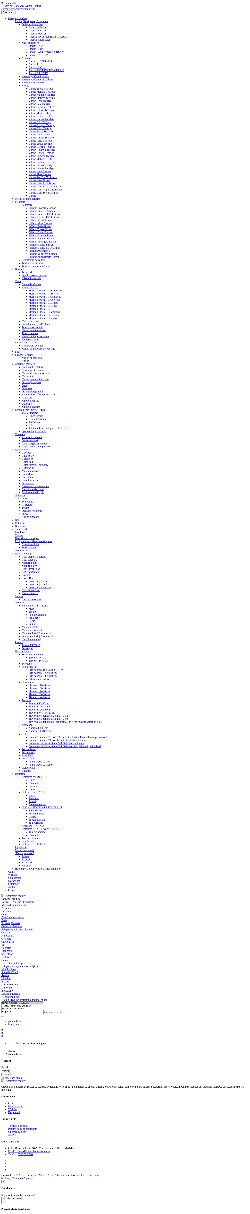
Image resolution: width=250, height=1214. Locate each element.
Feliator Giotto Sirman (41, 232)
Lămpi (32, 623)
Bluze (32, 779)
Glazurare (27, 388)
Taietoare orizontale (32, 327)
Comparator (14, 877)
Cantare (19, 535)
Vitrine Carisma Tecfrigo (42, 146)
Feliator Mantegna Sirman (42, 241)
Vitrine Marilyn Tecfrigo (42, 97)
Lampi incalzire (30, 480)
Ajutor (28, 5)
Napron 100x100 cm (40, 731)
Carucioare (28, 477)
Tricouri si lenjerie (31, 838)
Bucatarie (20, 269)
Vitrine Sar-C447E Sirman (43, 177)
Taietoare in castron (32, 263)
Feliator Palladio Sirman (41, 238)
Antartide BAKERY (40, 39)
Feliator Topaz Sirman (40, 229)
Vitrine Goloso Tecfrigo (41, 116)
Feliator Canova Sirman (41, 235)
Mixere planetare (31, 406)
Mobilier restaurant (32, 630)
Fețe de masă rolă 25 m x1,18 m (46, 669)
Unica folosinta (23, 651)
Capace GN (28, 455)
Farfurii (26, 859)
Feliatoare (27, 204)
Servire (19, 596)
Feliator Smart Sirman (40, 220)
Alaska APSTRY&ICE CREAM (46, 70)
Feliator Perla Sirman (40, 226)
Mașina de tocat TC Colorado (44, 299)
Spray (25, 385)
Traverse (26, 700)
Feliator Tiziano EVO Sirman (44, 217)
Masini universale (24, 850)
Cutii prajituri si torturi (34, 556)
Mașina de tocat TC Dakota (43, 302)
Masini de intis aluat (32, 357)
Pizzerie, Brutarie (24, 354)
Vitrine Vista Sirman (39, 180)
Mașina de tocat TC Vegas (43, 318)
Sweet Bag (28, 578)
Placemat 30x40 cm (39, 685)
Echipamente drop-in (33, 492)
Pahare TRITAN (31, 645)
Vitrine (25, 85)
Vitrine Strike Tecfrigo (41, 143)
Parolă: (5, 1070)
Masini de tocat (30, 287)
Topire (25, 507)
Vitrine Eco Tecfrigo (40, 103)
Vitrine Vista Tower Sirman (43, 192)
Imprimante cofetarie (33, 367)
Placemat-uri (28, 682)
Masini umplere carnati (34, 330)
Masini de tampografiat (27, 198)
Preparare (20, 201)
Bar (17, 519)
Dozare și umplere (31, 382)
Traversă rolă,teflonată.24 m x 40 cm (48, 715)
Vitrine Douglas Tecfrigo (42, 125)
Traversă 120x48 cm (40, 706)
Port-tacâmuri (29, 749)
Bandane (33, 786)
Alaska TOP (35, 64)
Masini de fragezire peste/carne (38, 348)
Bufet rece (27, 458)
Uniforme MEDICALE (34, 776)
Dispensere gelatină (32, 391)
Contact (37, 5)
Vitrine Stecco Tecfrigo (41, 165)
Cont (10, 871)
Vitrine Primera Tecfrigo (42, 155)
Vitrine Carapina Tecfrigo (42, 162)
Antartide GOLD (38, 33)
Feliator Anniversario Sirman (44, 256)
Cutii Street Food (31, 568)
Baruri (32, 620)
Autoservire (21, 449)
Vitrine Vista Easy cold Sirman (45, 186)
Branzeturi (20, 526)
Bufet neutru (28, 467)
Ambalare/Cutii (23, 553)
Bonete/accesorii (37, 804)
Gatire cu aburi (30, 440)
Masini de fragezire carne (35, 336)
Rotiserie (19, 523)
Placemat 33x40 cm (39, 688)
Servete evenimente (32, 654)
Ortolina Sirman (37, 419)
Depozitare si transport (27, 538)
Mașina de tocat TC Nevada (44, 315)
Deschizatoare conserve (34, 275)
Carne (18, 281)
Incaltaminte (28, 841)
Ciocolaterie (21, 498)
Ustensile (27, 403)
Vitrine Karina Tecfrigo (41, 119)
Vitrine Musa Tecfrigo (40, 113)
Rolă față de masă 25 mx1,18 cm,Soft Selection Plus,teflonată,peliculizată (68, 737)
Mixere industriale (31, 278)
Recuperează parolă (11, 1077)
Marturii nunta (29, 562)
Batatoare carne (30, 339)
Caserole (26, 575)
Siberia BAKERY (38, 55)
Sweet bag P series (38, 581)
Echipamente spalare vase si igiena (33, 541)
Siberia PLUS (36, 48)
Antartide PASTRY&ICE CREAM (48, 36)
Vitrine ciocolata (30, 516)
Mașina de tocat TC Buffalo (44, 293)
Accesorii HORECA (33, 825)
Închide (6, 1198)
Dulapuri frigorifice (32, 24)
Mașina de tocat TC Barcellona (45, 290)
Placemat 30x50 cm (39, 691)
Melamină (27, 865)
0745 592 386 (8, 2)
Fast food (20, 532)
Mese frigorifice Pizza (33, 82)
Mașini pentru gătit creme (35, 379)
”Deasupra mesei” (24, 853)
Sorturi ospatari (37, 819)
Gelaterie (20, 495)
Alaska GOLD (37, 67)
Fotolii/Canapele (37, 614)
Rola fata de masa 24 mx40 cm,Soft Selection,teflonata (58, 740)
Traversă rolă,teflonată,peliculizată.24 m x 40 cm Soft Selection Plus (65, 721)
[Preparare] (22, 1011)
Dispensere (28, 483)
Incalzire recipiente (32, 510)
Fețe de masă (29, 666)
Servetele (27, 663)
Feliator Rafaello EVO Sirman (45, 214)
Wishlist (12, 874)
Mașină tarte (28, 376)
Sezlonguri (27, 648)
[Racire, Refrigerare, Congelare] (22, 1005)
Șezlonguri (34, 617)
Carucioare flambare (33, 489)
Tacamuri (27, 272)
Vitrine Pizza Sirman (40, 174)
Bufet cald (27, 461)
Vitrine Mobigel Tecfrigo (42, 159)
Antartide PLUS (37, 30)
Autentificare (15, 1021)
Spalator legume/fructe (34, 431)
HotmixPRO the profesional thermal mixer (38, 868)
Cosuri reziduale (30, 544)
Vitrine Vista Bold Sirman (42, 183)
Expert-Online (92, 1175)
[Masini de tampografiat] (22, 1008)
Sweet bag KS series (40, 587)
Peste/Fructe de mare (26, 342)
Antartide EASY (38, 27)
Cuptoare (20, 434)
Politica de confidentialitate (22, 1128)
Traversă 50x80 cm (39, 703)
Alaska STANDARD (40, 61)
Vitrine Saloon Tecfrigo (41, 110)
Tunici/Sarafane (37, 831)
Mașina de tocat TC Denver (43, 305)
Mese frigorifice (30, 42)
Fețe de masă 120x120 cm (43, 672)
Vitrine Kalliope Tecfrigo (42, 94)
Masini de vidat (30, 593)
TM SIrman (35, 422)
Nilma (32, 425)
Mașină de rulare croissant (36, 373)
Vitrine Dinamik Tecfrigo (42, 149)
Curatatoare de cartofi (33, 259)
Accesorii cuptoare (32, 437)
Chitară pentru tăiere (33, 370)
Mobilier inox (22, 550)
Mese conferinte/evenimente (37, 633)
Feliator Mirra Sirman (40, 223)
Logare (6, 1074)
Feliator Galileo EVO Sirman (44, 247)
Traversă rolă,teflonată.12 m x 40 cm (48, 718)
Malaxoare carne (31, 321)
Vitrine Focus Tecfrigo (41, 131)
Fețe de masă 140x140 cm (43, 675)
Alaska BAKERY (38, 73)
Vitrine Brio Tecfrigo (40, 122)
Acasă (11, 1051)
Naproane (27, 724)
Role (24, 734)
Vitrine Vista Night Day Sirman (45, 189)
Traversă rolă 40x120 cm (42, 712)
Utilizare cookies (17, 1131)
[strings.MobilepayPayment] (17, 1178)
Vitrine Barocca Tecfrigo (42, 107)
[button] (2, 1036)
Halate (32, 789)
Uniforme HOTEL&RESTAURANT (42, 807)
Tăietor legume (30, 412)
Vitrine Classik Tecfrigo (41, 152)
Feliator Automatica (39, 250)
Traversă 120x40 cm (40, 709)
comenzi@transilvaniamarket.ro (18, 8)
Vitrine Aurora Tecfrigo (41, 137)
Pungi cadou (28, 758)
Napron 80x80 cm (38, 727)
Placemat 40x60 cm (39, 697)
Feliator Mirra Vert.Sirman (43, 253)
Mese (31, 608)
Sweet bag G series (39, 584)
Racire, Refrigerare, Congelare (31, 21)
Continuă (17, 1198)
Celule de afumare (31, 284)
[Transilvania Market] (13, 895)
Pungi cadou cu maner (41, 764)
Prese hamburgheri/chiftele (36, 324)
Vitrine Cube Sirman (40, 171)
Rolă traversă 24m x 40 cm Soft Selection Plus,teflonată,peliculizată (65, 746)
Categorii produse (17, 18)
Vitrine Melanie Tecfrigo (42, 91)
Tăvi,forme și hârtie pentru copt (38, 394)
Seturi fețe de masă (39, 679)
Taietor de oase (30, 333)
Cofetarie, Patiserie (25, 363)
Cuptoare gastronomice (34, 443)
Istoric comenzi (16, 1106)
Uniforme (20, 773)
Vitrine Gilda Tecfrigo (40, 128)
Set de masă (28, 752)
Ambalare (27, 397)
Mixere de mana (30, 400)
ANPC (12, 1134)
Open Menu (8, 12)
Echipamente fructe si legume (31, 409)
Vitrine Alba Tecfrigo (40, 134)
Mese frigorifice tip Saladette (37, 79)
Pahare (25, 856)
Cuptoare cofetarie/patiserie (36, 446)
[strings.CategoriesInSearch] (22, 1003)
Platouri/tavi (28, 767)
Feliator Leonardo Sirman (42, 207)
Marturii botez (29, 565)
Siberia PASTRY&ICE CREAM (46, 51)
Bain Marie (28, 474)
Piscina (19, 642)
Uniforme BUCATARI (34, 792)
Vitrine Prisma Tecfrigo (41, 168)
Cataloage (19, 5)
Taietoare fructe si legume (35, 266)
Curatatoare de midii (33, 345)
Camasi (33, 816)
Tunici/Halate (36, 822)
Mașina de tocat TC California (45, 296)
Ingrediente (21, 847)
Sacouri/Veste (36, 810)
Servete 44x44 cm (38, 660)
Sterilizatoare (29, 547)
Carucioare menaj (31, 639)
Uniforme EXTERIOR (34, 844)
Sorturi (32, 801)
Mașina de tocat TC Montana (44, 311)
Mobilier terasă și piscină (35, 605)
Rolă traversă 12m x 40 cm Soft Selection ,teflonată (56, 743)
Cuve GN (27, 452)
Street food (21, 529)
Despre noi (7, 5)
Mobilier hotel (29, 627)
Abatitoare (27, 58)
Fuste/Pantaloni (37, 813)
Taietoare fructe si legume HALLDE (48, 428)
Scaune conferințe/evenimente (38, 636)
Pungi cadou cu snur (40, 761)
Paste (18, 351)
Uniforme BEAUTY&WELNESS (40, 828)
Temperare (27, 501)
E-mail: (5, 1067)
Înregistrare (14, 1024)
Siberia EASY (36, 45)
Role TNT (27, 755)
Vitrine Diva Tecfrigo (40, 100)
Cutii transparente (31, 571)
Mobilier (19, 602)
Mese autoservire (31, 471)
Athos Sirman (36, 415)
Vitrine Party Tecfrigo (40, 140)
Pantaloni (34, 783)
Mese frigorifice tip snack (35, 76)
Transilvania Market (36, 1175)
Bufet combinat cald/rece (35, 464)
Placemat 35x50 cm (39, 694)
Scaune (32, 611)
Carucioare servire (31, 599)
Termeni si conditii (18, 1125)
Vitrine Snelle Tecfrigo (41, 88)
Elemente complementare (35, 486)
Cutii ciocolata (29, 559)
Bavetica (26, 770)
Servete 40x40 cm (38, 657)
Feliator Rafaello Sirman (42, 211)
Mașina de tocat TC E (40, 308)
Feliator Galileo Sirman (41, 244)
